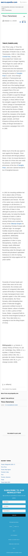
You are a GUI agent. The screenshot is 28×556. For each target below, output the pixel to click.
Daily (14, 548)
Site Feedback (14, 535)
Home (10, 526)
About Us (16, 526)
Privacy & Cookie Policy (14, 539)
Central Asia (6, 56)
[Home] (9, 2)
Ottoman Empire (16, 223)
